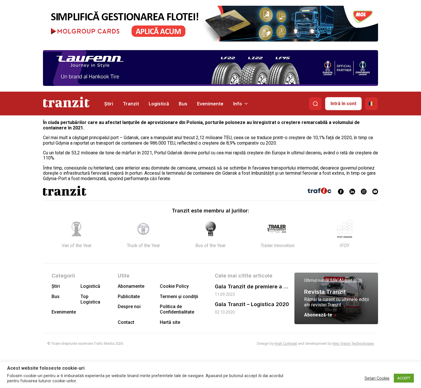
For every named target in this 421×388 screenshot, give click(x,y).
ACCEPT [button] (403, 378)
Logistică (159, 104)
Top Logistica (90, 299)
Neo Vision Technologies (353, 343)
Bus (183, 104)
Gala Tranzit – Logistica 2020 (252, 304)
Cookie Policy (174, 286)
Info (237, 104)
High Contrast (285, 343)
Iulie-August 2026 (346, 280)
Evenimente (210, 104)
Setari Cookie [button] (377, 378)
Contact (126, 322)
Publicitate (129, 296)
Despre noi (129, 306)
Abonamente (131, 286)
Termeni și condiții (179, 296)
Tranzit (131, 104)
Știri (108, 104)
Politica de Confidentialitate (177, 309)
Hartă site (170, 322)
